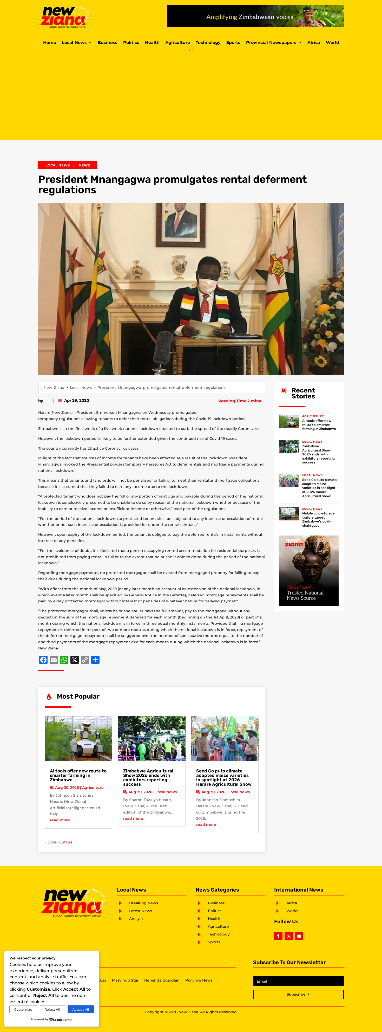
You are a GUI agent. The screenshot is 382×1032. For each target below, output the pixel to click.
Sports (233, 43)
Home (49, 43)
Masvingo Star (125, 980)
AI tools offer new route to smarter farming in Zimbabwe (78, 775)
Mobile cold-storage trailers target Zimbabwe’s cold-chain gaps (318, 519)
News (84, 165)
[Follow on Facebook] (278, 936)
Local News (74, 43)
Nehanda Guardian (162, 980)
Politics (131, 43)
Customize (23, 1009)
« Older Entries (59, 842)
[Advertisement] (191, 95)
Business (107, 43)
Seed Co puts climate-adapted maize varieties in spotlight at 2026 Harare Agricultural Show (224, 777)
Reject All (52, 1009)
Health (152, 43)
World (332, 43)
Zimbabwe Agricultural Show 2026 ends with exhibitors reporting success (148, 777)
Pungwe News (199, 980)
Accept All (80, 1009)
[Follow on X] (289, 936)
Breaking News (143, 903)
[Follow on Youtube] (299, 936)
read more (60, 820)
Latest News (140, 910)
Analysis (136, 918)
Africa (313, 43)
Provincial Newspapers (271, 43)
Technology (208, 43)
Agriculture (177, 43)
